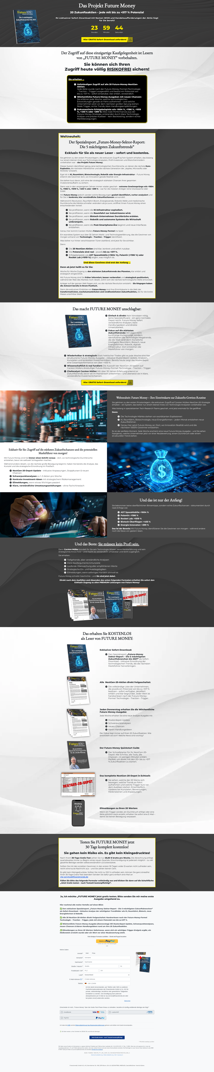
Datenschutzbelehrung (97, 1055)
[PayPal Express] (107, 941)
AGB (68, 1025)
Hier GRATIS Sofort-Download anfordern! (104, 39)
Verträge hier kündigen (97, 1049)
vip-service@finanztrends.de (74, 877)
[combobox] (86, 983)
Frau (93, 953)
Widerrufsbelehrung (108, 1055)
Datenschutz (127, 1000)
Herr (87, 953)
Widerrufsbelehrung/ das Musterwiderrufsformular (89, 1025)
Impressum (120, 1055)
